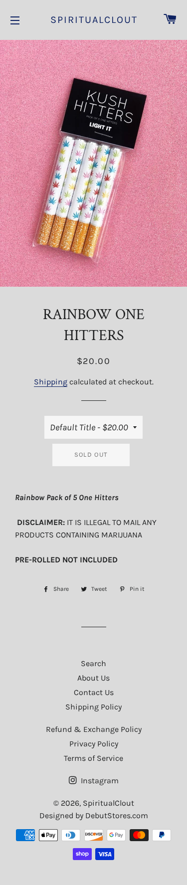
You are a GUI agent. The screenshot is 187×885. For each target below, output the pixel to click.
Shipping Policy (93, 706)
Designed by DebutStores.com (93, 815)
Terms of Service (93, 758)
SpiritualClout (93, 19)
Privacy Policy (93, 743)
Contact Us (94, 692)
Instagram (99, 780)
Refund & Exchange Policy (94, 729)
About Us (93, 678)
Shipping (50, 381)
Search (93, 663)
